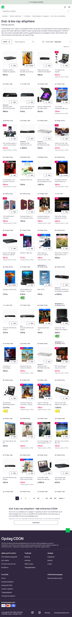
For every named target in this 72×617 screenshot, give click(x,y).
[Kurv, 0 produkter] (65, 7)
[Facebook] (39, 612)
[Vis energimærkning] (22, 297)
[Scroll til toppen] (68, 530)
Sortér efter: (49, 42)
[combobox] (36, 11)
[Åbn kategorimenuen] (69, 7)
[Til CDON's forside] (2, 7)
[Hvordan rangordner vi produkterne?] (43, 41)
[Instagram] (32, 612)
